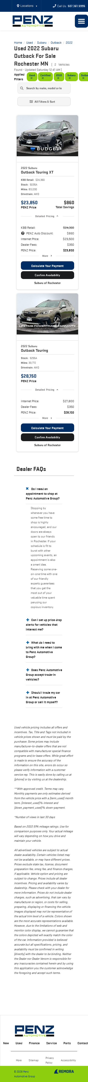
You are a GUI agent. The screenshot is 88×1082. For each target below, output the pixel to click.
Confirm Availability (47, 275)
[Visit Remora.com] (64, 1072)
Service (51, 1043)
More (45, 255)
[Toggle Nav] (81, 21)
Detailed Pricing (44, 216)
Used (18, 1043)
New (6, 1043)
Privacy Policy (50, 1060)
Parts (67, 1043)
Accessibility (68, 1060)
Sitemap (33, 1060)
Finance (34, 1043)
